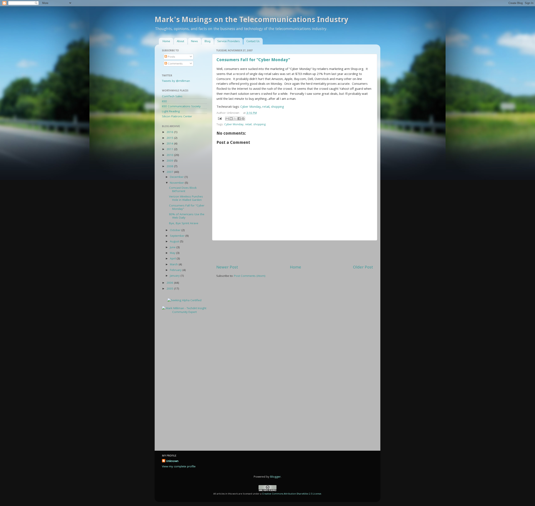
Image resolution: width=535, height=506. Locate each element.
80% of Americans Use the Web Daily (186, 215)
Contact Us (253, 41)
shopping (277, 106)
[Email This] (227, 118)
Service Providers (228, 41)
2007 (170, 172)
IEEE (164, 101)
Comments (175, 63)
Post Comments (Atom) (249, 276)
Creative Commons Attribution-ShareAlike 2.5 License (291, 493)
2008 (170, 166)
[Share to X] (235, 118)
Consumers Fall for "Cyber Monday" (253, 59)
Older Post (363, 267)
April (173, 258)
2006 (170, 283)
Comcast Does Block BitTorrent (183, 189)
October (175, 230)
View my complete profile (179, 466)
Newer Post (227, 267)
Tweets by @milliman (176, 81)
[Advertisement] (295, 252)
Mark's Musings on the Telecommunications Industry (251, 19)
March (174, 264)
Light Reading (171, 111)
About (180, 41)
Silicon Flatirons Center (177, 116)
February (176, 270)
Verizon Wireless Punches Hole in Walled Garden (186, 198)
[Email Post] (220, 118)
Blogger (275, 476)
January (175, 275)
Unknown (172, 461)
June (173, 247)
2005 (170, 288)
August (175, 241)
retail (265, 106)
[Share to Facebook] (239, 118)
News (194, 41)
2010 (170, 155)
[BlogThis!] (231, 118)
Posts (171, 56)
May (173, 253)
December (177, 177)
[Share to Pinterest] (243, 118)
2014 (170, 143)
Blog (207, 41)
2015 (170, 138)
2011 (170, 149)
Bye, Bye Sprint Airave (183, 223)
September (177, 236)
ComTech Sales (172, 96)
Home (166, 41)
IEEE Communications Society (181, 106)
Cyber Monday (250, 106)
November (177, 183)
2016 (170, 132)
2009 (170, 160)
